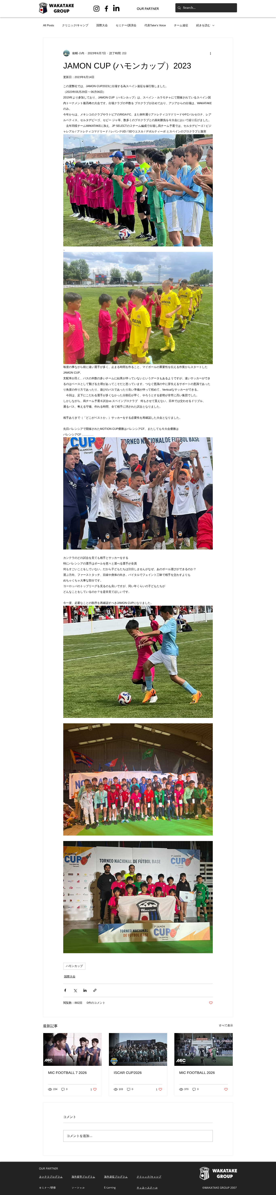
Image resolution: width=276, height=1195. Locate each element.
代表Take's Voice (155, 25)
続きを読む (203, 25)
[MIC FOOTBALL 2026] (203, 1049)
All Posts (48, 25)
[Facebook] (106, 9)
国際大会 (102, 25)
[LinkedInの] (116, 9)
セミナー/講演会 (126, 25)
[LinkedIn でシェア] (85, 990)
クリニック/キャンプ (75, 25)
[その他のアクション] (210, 53)
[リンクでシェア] (95, 990)
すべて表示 (226, 1025)
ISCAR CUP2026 (128, 1073)
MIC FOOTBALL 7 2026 (67, 1073)
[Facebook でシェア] (65, 990)
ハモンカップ (74, 966)
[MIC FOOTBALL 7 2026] (72, 1049)
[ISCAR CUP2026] (138, 1049)
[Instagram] (96, 9)
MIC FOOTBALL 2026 (197, 1073)
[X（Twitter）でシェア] (75, 990)
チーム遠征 (181, 25)
